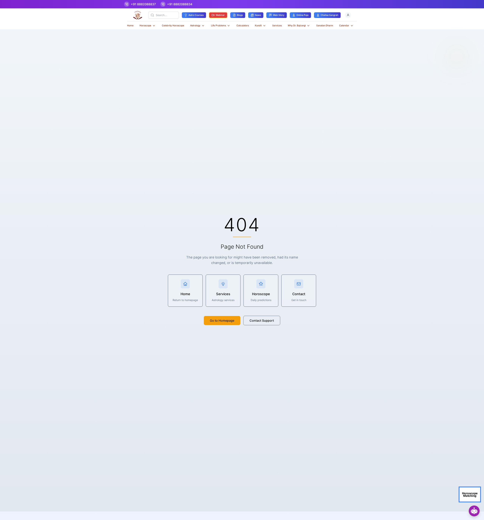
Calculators (243, 25)
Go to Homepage (222, 320)
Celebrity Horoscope (173, 25)
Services (277, 25)
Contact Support (262, 320)
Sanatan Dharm (324, 25)
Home (130, 25)
